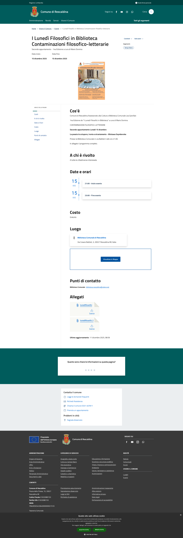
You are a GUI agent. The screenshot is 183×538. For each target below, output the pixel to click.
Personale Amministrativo (38, 473)
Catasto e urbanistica (68, 473)
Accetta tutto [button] (84, 530)
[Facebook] (115, 11)
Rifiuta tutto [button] (99, 530)
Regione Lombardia (36, 2)
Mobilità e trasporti (67, 476)
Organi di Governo (35, 459)
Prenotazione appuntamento (71, 488)
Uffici (31, 465)
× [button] (180, 515)
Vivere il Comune (45, 28)
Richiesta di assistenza (69, 497)
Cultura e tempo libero (69, 462)
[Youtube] (121, 11)
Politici (31, 470)
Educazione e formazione (101, 459)
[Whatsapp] (131, 11)
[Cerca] (151, 11)
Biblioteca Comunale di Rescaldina (92, 237)
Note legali (96, 497)
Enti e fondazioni (35, 468)
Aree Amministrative (36, 462)
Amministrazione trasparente (102, 488)
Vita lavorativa (66, 465)
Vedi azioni (137, 38)
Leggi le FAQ (65, 494)
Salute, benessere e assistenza (103, 470)
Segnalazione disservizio (69, 491)
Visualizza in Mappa (110, 259)
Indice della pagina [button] (40, 107)
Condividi (127, 38)
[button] (91, 534)
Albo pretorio (96, 491)
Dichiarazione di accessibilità (102, 500)
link (110, 525)
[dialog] (91, 525)
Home (34, 28)
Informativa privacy (99, 494)
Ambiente (95, 467)
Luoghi (125, 474)
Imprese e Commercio (68, 468)
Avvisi (125, 465)
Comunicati (127, 462)
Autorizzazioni (97, 473)
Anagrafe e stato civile (69, 459)
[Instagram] (126, 11)
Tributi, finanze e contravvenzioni (104, 464)
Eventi (56, 28)
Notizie (125, 459)
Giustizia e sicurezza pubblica (102, 461)
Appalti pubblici (66, 470)
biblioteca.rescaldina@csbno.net (97, 287)
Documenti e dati (35, 476)
